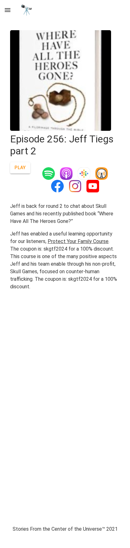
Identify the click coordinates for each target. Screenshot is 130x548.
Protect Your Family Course (78, 241)
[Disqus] (65, 394)
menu (7, 10)
